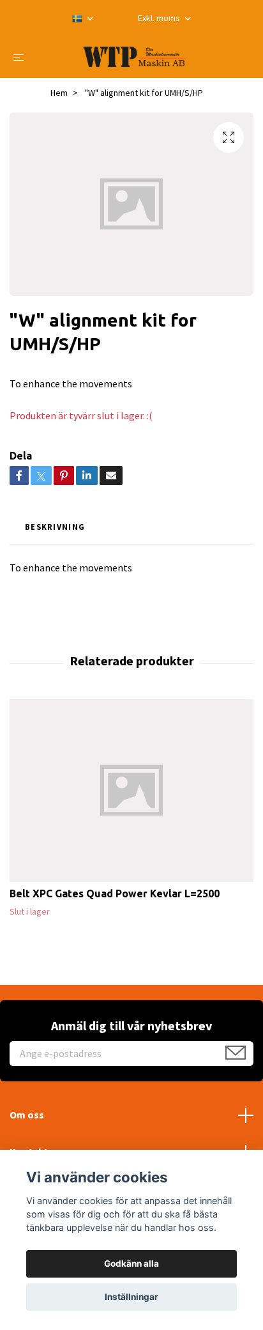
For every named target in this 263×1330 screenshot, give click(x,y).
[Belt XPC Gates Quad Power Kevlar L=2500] (131, 791)
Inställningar (131, 1297)
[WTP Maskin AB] (134, 57)
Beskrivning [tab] (55, 527)
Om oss (27, 1114)
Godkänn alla (131, 1263)
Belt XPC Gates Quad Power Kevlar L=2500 (115, 893)
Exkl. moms (160, 18)
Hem (59, 92)
